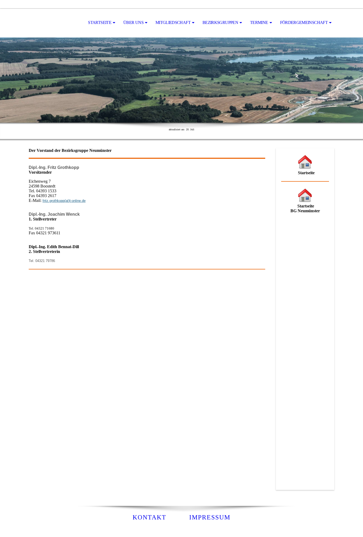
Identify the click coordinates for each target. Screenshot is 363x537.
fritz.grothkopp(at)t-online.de (64, 201)
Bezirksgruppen (220, 22)
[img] (55, 23)
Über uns (133, 22)
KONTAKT (149, 517)
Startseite (99, 22)
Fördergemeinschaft (304, 22)
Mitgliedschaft (173, 22)
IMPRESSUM (209, 517)
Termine (259, 22)
